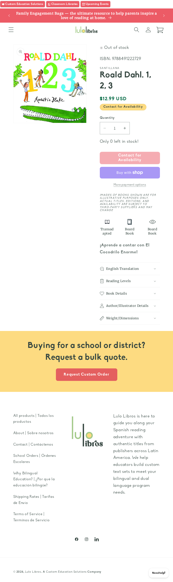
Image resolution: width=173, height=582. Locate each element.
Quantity (107, 118)
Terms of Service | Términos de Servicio (31, 517)
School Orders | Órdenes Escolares (34, 459)
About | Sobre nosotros (33, 433)
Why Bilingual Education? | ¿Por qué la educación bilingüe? (34, 479)
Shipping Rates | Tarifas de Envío (33, 500)
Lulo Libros (33, 572)
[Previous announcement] (9, 15)
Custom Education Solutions (66, 572)
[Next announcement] (164, 15)
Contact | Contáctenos (33, 444)
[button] (11, 30)
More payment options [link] (130, 185)
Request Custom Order (86, 375)
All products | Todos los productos (33, 419)
